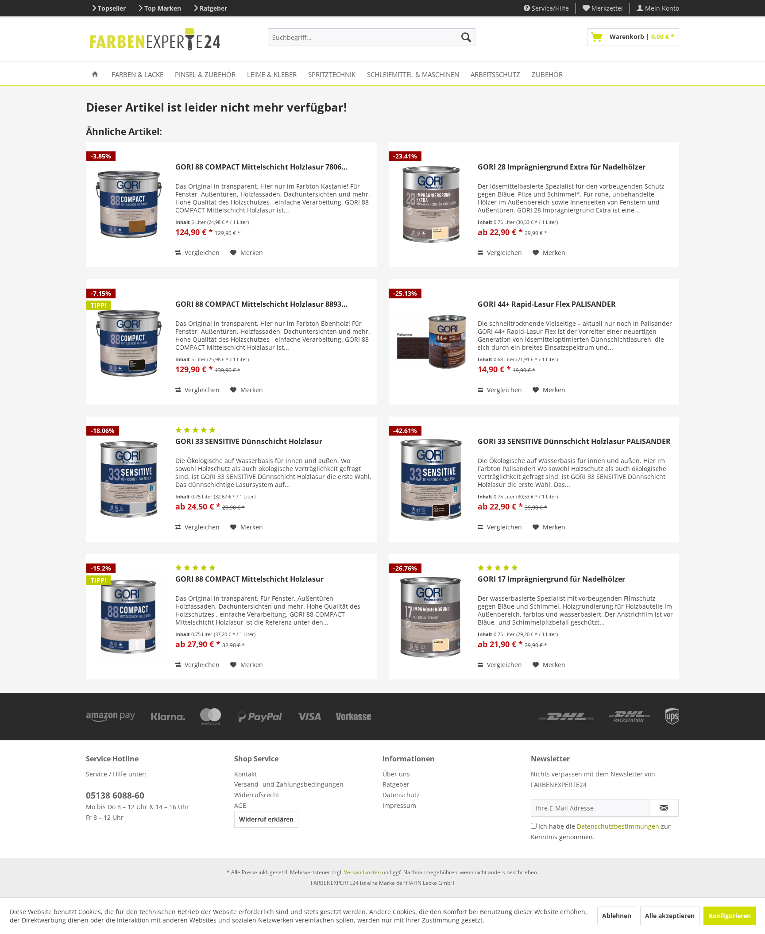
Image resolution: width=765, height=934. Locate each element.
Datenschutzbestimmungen (618, 826)
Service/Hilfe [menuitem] (549, 8)
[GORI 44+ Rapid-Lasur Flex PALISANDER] (431, 342)
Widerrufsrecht (256, 795)
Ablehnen (616, 915)
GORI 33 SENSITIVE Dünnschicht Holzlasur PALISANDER (574, 441)
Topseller (112, 8)
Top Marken (162, 8)
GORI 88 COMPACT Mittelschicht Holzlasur (249, 579)
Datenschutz (401, 795)
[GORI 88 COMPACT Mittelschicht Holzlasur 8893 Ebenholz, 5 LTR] (128, 342)
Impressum (399, 805)
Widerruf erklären (266, 819)
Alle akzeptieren (670, 915)
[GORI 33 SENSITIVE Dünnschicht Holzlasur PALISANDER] (431, 479)
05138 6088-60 (115, 795)
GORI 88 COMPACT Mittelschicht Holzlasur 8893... (261, 304)
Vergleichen (201, 252)
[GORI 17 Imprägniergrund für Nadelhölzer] (431, 616)
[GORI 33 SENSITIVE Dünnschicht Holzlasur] (128, 479)
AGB (240, 805)
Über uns (396, 774)
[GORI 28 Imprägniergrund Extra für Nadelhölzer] (431, 204)
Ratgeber (213, 8)
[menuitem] (603, 8)
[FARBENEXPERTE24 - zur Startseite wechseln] (155, 39)
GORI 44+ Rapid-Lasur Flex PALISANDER (547, 304)
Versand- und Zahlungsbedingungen (289, 784)
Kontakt (245, 774)
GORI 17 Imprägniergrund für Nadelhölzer (551, 579)
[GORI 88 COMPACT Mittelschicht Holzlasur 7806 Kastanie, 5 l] (128, 204)
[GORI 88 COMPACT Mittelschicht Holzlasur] (128, 616)
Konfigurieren (730, 915)
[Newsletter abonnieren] (664, 808)
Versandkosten (362, 872)
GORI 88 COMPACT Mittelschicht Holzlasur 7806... (261, 167)
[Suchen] (466, 37)
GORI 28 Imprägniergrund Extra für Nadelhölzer (561, 167)
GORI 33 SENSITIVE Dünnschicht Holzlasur (248, 441)
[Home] (95, 73)
